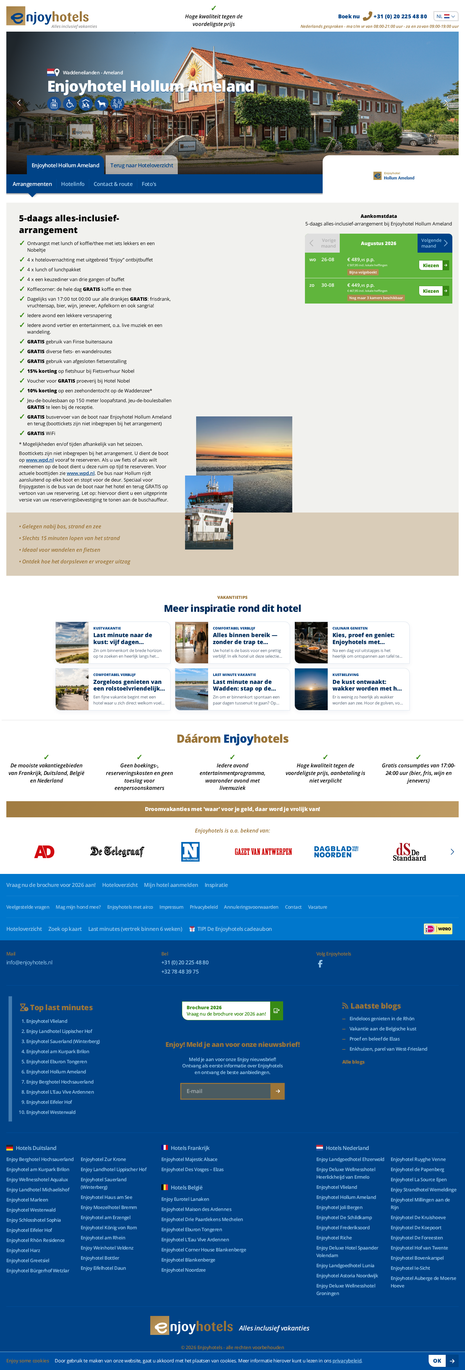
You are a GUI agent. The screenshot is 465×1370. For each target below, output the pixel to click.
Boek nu (382, 16)
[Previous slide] (19, 102)
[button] (435, 243)
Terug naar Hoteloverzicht (141, 165)
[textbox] (446, 16)
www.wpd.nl (40, 460)
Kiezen (431, 265)
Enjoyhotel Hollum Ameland (65, 165)
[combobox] (446, 16)
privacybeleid (346, 1360)
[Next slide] (446, 102)
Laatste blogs (375, 1006)
